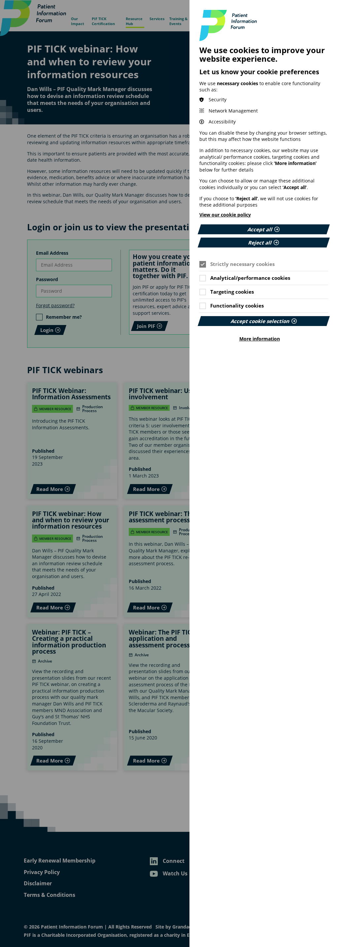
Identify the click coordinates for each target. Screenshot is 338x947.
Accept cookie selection (260, 321)
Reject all (260, 242)
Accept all (260, 229)
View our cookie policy (225, 215)
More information (259, 339)
